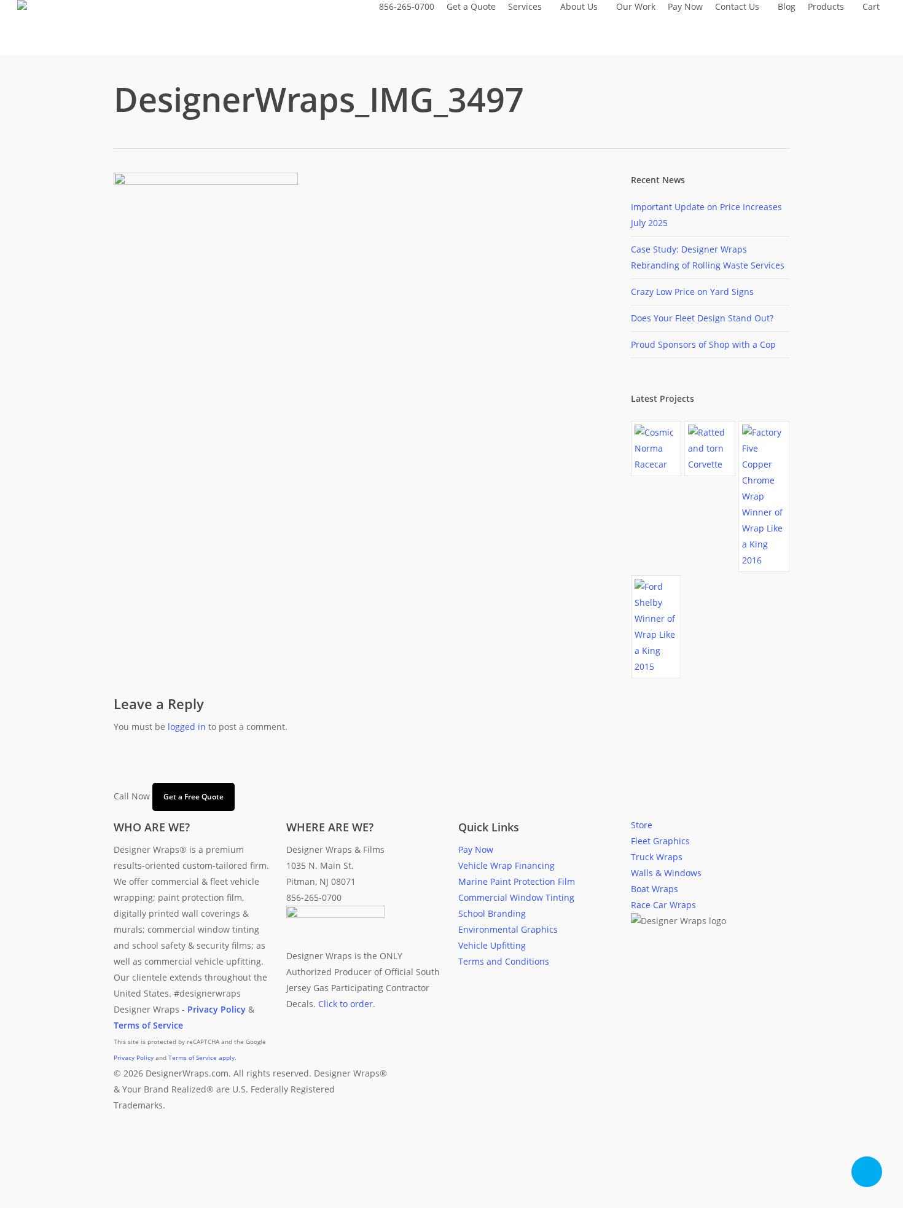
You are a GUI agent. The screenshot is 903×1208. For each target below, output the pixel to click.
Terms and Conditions (503, 961)
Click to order (345, 1004)
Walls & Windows (666, 873)
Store (641, 825)
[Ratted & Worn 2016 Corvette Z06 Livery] (709, 448)
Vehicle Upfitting (492, 945)
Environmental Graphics (508, 929)
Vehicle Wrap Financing (506, 865)
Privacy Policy (134, 1057)
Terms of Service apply (201, 1057)
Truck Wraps (656, 857)
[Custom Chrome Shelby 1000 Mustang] (656, 626)
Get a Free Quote (193, 796)
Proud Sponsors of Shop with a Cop (703, 344)
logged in (187, 726)
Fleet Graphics (660, 841)
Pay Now (475, 849)
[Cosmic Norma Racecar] (656, 448)
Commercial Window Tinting (516, 897)
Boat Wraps (654, 889)
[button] (451, 1200)
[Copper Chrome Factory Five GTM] (763, 496)
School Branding (492, 913)
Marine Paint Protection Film (516, 881)
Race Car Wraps (663, 905)
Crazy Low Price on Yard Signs (692, 291)
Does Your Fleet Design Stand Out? (702, 318)
